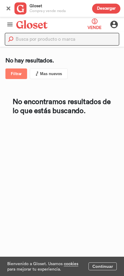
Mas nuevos (51, 73)
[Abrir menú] (8, 24)
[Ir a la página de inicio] (32, 24)
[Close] (8, 8)
